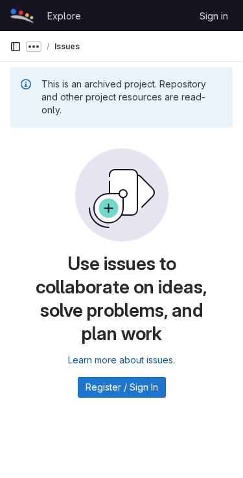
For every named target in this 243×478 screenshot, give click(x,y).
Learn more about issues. (121, 359)
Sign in (214, 15)
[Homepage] (22, 15)
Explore (64, 15)
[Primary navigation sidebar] (15, 46)
